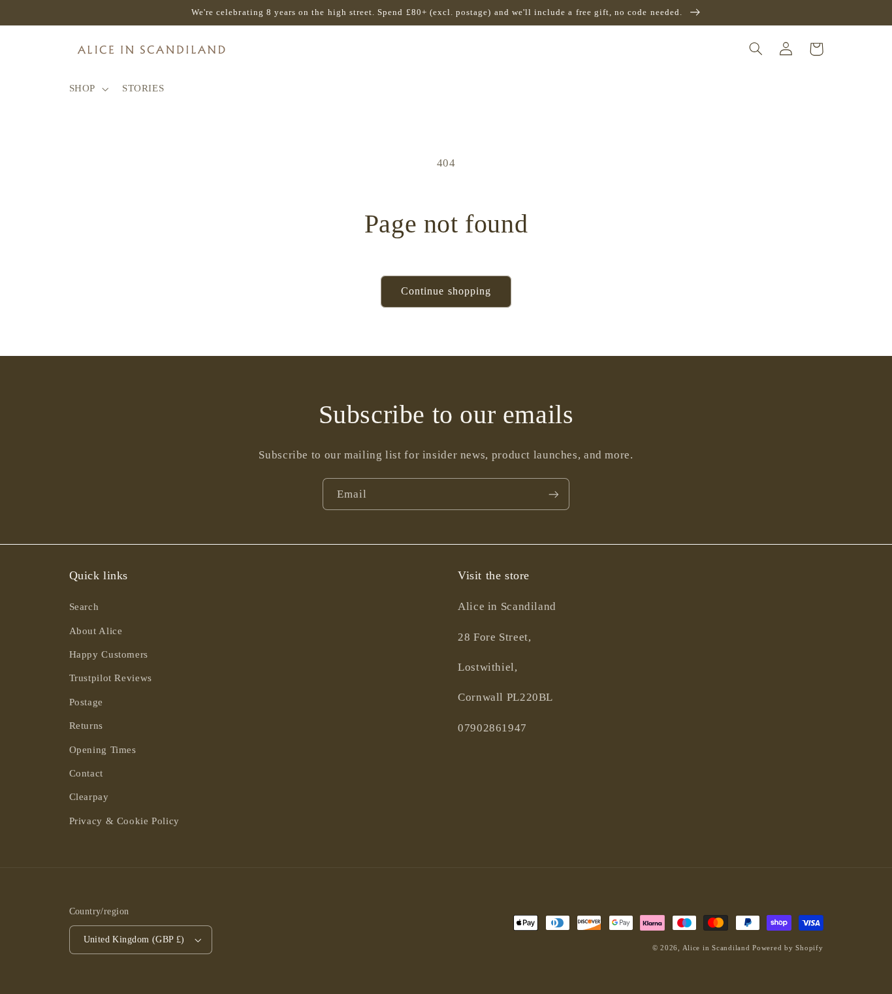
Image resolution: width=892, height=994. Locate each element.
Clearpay (89, 797)
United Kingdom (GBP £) (134, 939)
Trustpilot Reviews (110, 678)
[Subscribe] (554, 494)
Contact (86, 773)
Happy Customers (108, 654)
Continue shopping (446, 291)
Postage (86, 702)
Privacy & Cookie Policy (124, 821)
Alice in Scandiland (716, 948)
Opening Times (102, 750)
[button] (87, 88)
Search (84, 606)
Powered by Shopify (787, 948)
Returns (86, 725)
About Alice (96, 631)
